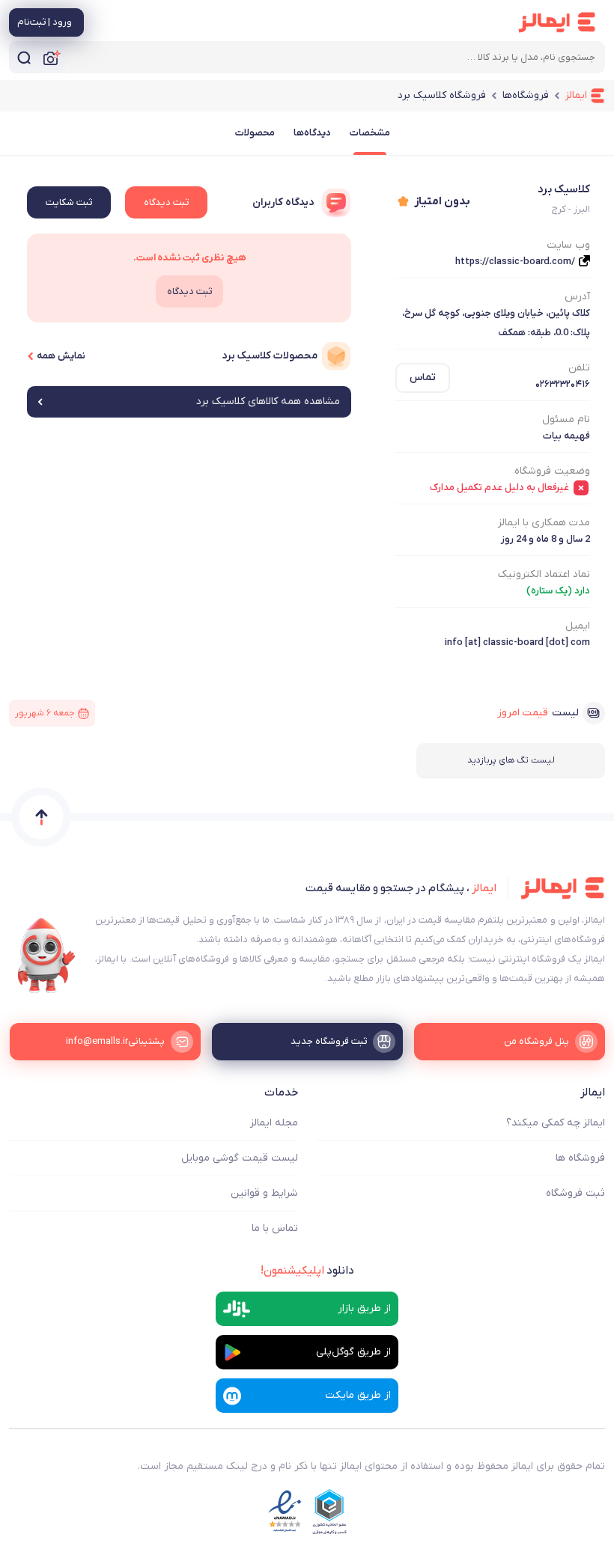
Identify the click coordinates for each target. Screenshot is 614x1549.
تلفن (579, 368)
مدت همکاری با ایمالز (544, 523)
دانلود (307, 1270)
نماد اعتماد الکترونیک (544, 574)
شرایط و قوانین (264, 1193)
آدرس (577, 297)
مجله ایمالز (274, 1123)
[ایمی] (46, 955)
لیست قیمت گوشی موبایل (239, 1158)
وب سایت (568, 245)
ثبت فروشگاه (575, 1193)
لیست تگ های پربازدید (511, 760)
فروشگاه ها (580, 1158)
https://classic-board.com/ (515, 261)
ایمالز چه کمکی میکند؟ (555, 1123)
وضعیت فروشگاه (552, 471)
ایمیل (577, 626)
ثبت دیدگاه (166, 202)
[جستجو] (24, 57)
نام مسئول (566, 419)
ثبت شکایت (69, 202)
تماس (423, 377)
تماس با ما (275, 1228)
